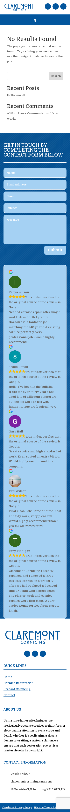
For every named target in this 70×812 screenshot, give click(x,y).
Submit (55, 250)
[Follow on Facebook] (48, 6)
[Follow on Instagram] (55, 6)
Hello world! (16, 95)
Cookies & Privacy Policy (17, 807)
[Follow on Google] (63, 6)
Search (56, 76)
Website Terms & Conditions (51, 807)
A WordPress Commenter (26, 113)
